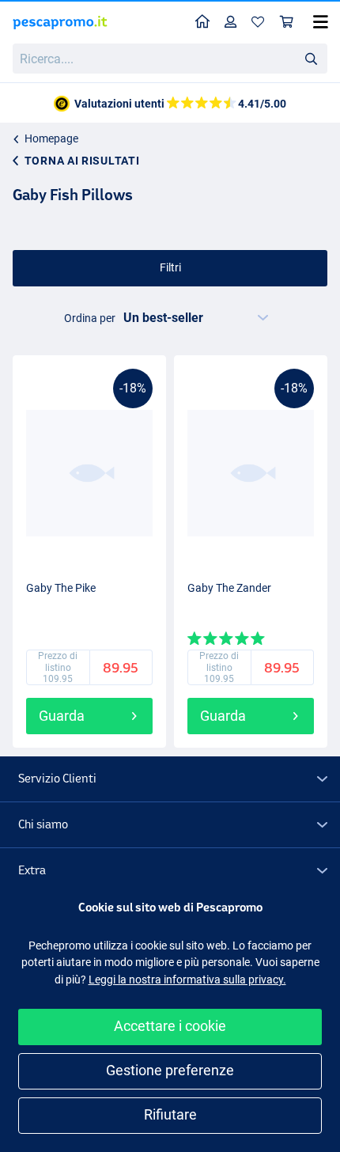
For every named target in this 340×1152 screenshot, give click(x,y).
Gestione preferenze (170, 1070)
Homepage (51, 138)
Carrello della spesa (287, 22)
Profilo (230, 22)
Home (202, 22)
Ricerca (311, 57)
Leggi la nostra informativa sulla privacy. (187, 979)
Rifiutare (170, 1114)
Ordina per (89, 318)
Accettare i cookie (170, 1025)
